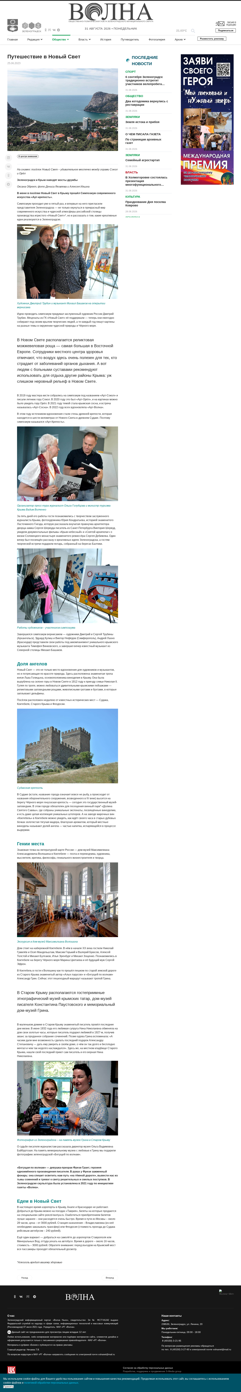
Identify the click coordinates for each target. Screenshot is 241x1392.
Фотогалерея (157, 39)
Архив (179, 39)
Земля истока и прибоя (142, 122)
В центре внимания (28, 156)
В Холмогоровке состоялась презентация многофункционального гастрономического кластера (146, 183)
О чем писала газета (143, 134)
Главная (12, 39)
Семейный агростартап (142, 160)
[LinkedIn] (8, 158)
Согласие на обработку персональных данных (148, 1368)
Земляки (132, 117)
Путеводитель (130, 39)
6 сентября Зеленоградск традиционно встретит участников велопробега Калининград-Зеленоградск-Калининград (146, 84)
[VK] (54, 30)
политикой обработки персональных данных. (51, 1382)
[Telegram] (8, 184)
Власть (83, 39)
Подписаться (225, 30)
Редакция (33, 39)
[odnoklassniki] (46, 30)
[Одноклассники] (8, 175)
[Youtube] (49, 30)
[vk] (21, 1296)
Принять (8, 1386)
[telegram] (34, 1296)
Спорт (130, 71)
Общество (59, 39)
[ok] (15, 1296)
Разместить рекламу (212, 38)
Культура (132, 196)
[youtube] (28, 1296)
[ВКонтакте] (8, 166)
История (105, 39)
